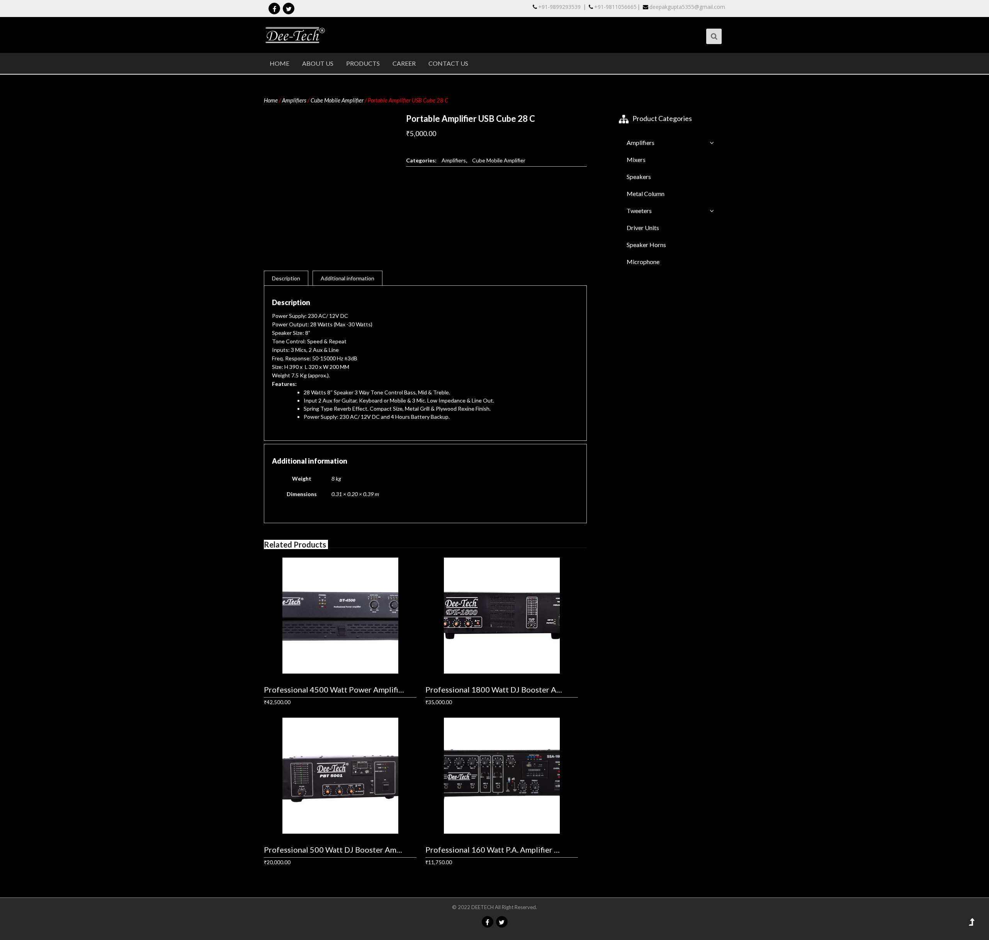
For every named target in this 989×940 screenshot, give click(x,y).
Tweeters (639, 210)
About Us (317, 63)
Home (279, 63)
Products (363, 63)
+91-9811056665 (615, 6)
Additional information (347, 278)
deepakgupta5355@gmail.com (687, 6)
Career (404, 63)
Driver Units (643, 227)
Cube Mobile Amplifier (337, 100)
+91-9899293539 (559, 6)
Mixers (636, 159)
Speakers (639, 176)
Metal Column (645, 193)
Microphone (643, 261)
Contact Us (448, 63)
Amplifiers (294, 100)
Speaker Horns (646, 244)
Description (286, 278)
